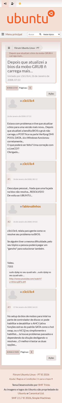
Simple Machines (41, 397)
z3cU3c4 (28, 100)
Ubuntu (22, 393)
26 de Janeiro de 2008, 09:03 (25, 222)
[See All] (9, 48)
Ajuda (12, 379)
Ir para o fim (12, 88)
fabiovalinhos (31, 206)
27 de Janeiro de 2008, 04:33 (25, 307)
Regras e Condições (26, 379)
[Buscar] (40, 34)
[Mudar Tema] (20, 3)
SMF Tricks (44, 384)
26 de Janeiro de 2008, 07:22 (19, 116)
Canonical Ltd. (36, 393)
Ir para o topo (13, 352)
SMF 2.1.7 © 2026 (21, 397)
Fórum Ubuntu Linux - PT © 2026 (31, 374)
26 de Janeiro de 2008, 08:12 (25, 179)
